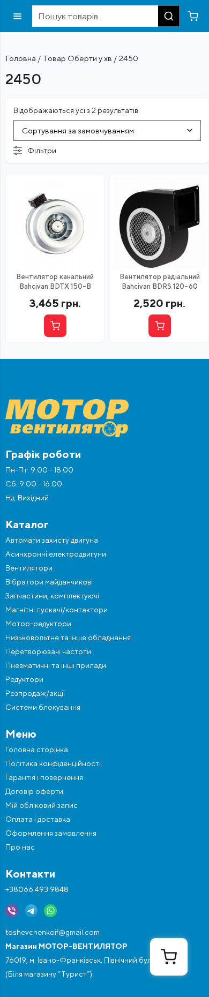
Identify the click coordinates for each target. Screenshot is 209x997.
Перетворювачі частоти (48, 651)
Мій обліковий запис (41, 805)
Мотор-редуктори (38, 623)
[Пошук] (169, 16)
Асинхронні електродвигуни (55, 554)
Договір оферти (34, 791)
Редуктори (24, 679)
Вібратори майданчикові (49, 582)
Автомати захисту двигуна (51, 540)
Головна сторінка (36, 749)
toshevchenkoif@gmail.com (52, 932)
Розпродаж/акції (35, 693)
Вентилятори (29, 568)
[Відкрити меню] (17, 16)
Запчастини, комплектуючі (52, 595)
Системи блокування (42, 707)
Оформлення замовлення (50, 833)
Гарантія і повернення (44, 777)
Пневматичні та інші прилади (55, 665)
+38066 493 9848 (37, 889)
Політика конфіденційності (53, 763)
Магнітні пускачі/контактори (56, 609)
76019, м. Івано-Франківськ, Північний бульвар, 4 (90, 960)
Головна (20, 58)
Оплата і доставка (37, 819)
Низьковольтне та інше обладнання (68, 637)
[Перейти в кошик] (193, 16)
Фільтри (41, 150)
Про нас (20, 847)
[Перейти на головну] (104, 418)
